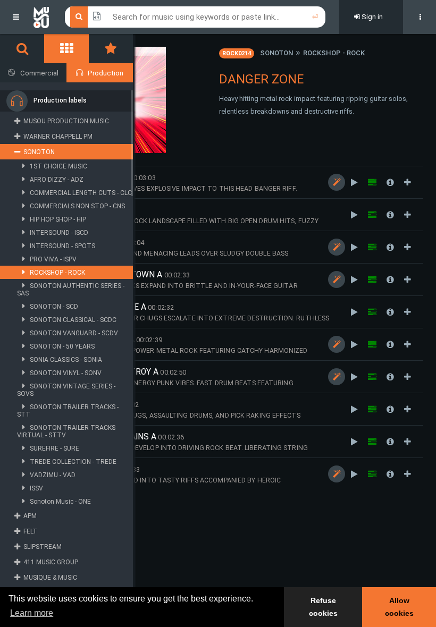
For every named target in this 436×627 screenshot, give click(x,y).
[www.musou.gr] (41, 17)
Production (105, 73)
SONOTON (276, 53)
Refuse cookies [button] (323, 606)
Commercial (39, 73)
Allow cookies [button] (399, 606)
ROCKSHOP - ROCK (334, 53)
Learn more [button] (31, 612)
